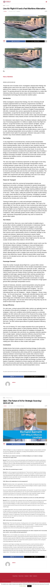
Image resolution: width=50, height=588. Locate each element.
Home (4, 5)
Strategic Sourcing (9, 397)
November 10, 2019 (12, 11)
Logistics (7, 5)
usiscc (5, 11)
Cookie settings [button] (22, 586)
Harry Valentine (8, 76)
